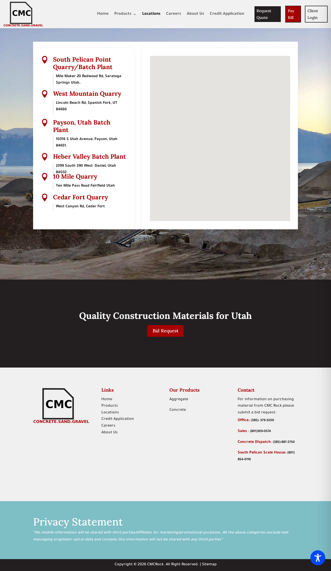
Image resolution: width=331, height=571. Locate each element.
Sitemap (209, 565)
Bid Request (165, 331)
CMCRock (155, 565)
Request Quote (264, 14)
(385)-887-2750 (284, 442)
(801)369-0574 (260, 431)
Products (122, 14)
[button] (214, 120)
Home (103, 14)
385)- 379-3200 (263, 420)
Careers (173, 14)
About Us (195, 14)
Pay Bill (291, 14)
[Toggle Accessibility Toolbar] (318, 558)
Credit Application (227, 14)
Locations (151, 14)
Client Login (312, 14)
